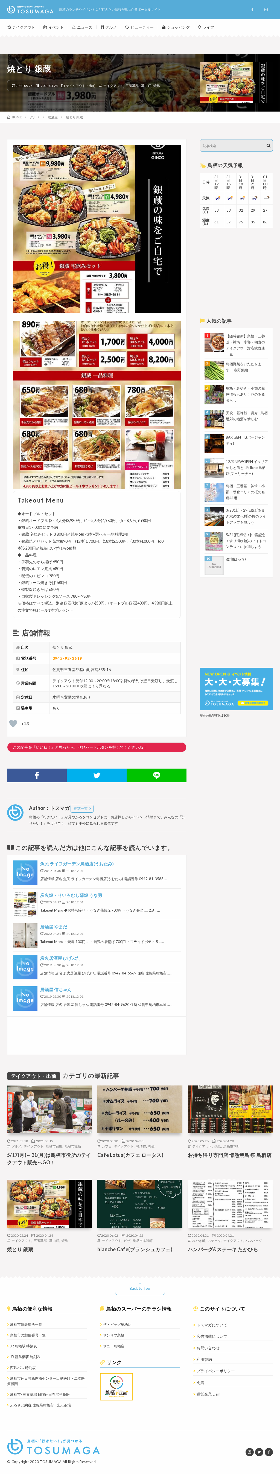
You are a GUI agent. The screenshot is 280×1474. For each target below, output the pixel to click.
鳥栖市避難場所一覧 (26, 1324)
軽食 (151, 1146)
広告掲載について (212, 1336)
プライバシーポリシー (216, 1370)
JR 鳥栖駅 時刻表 (23, 1346)
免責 (200, 1382)
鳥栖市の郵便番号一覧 (28, 1335)
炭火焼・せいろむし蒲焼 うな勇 (71, 895)
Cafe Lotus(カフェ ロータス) (130, 1155)
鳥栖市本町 (231, 1146)
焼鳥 (156, 85)
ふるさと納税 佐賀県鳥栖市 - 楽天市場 (40, 1405)
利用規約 (204, 1359)
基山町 (146, 85)
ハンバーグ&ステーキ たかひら (223, 1249)
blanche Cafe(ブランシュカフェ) (134, 1249)
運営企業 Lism (208, 1394)
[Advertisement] (97, 1035)
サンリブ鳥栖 (113, 1335)
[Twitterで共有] (97, 775)
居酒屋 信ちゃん (56, 989)
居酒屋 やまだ (53, 926)
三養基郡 (132, 85)
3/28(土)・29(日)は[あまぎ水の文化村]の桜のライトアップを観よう (246, 516)
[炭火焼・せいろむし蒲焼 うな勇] (25, 904)
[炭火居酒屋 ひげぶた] (25, 967)
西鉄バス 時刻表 (23, 1367)
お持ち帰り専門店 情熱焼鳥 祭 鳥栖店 (230, 1155)
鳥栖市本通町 (143, 1240)
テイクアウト (23, 27)
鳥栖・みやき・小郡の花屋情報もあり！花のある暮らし (245, 394)
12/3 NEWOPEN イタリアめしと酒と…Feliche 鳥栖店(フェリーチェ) (247, 467)
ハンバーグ (254, 1240)
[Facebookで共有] (37, 775)
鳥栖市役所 (73, 1146)
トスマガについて (212, 1325)
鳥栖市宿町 (54, 1146)
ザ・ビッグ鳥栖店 (117, 1324)
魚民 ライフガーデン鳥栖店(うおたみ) (77, 863)
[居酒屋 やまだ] (25, 935)
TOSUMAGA (51, 1462)
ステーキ (214, 1240)
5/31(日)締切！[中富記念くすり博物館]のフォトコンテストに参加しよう (246, 541)
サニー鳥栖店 (113, 1346)
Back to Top (140, 1288)
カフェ (107, 1146)
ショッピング (178, 27)
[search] (268, 145)
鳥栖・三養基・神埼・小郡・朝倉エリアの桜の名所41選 (245, 492)
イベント (56, 27)
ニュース (84, 27)
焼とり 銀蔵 (20, 1249)
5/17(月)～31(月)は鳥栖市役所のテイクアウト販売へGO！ (49, 1158)
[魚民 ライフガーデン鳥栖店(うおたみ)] (25, 872)
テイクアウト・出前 (80, 85)
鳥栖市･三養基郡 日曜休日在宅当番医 (40, 1394)
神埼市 (141, 1146)
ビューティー (142, 27)
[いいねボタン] (13, 723)
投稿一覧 (81, 808)
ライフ (208, 27)
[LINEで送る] (156, 775)
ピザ (127, 1240)
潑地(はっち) (236, 559)
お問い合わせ (208, 1347)
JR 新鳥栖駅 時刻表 (25, 1357)
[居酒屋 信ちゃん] (25, 998)
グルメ (111, 27)
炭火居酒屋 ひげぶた (60, 958)
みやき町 (198, 1240)
